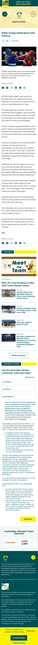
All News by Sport (19, 355)
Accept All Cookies (19, 638)
